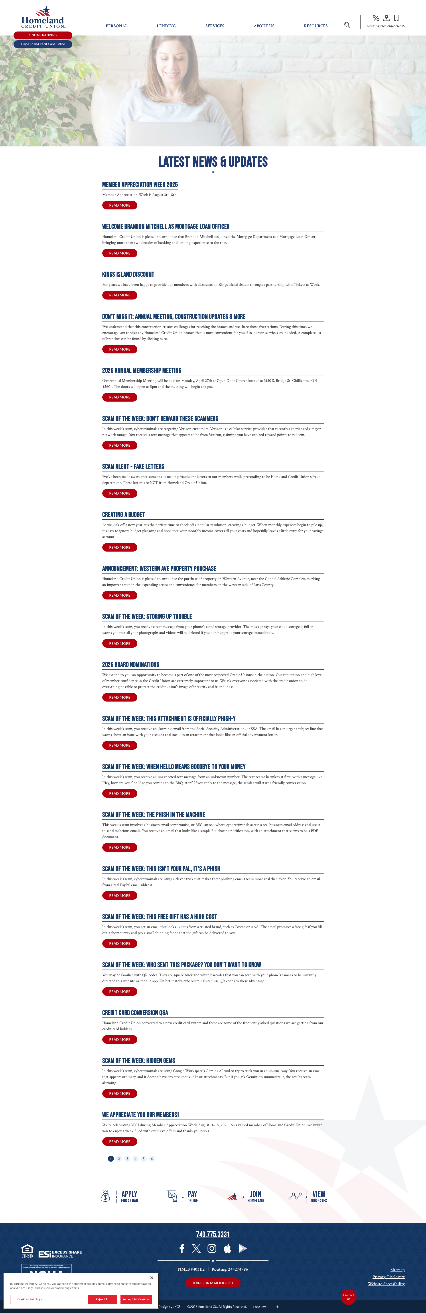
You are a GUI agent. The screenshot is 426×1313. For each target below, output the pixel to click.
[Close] (152, 1278)
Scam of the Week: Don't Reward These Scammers (160, 419)
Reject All (102, 1299)
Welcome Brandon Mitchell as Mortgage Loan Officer (166, 227)
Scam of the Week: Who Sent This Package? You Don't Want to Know (181, 965)
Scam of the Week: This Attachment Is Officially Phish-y (169, 719)
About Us (264, 26)
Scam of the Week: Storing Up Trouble (147, 617)
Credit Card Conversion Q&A (135, 1013)
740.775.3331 (213, 1235)
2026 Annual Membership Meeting (141, 371)
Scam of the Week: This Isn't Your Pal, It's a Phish (161, 869)
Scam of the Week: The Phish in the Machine (153, 815)
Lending (166, 26)
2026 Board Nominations (130, 665)
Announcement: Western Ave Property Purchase (159, 569)
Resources (316, 26)
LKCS (177, 1307)
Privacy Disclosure (389, 1277)
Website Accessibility (386, 1284)
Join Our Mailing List (213, 1283)
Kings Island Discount (128, 274)
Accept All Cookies (136, 1299)
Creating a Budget (123, 515)
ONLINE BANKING (43, 35)
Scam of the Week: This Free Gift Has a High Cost (159, 917)
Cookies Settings (29, 1299)
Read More (123, 206)
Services (214, 26)
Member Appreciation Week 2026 (140, 185)
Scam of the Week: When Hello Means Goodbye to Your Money (174, 767)
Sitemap (397, 1270)
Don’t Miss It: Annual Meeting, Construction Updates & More (174, 317)
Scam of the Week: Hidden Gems (138, 1061)
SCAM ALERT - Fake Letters (133, 467)
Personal (117, 26)
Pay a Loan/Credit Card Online (43, 44)
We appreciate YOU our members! (140, 1115)
